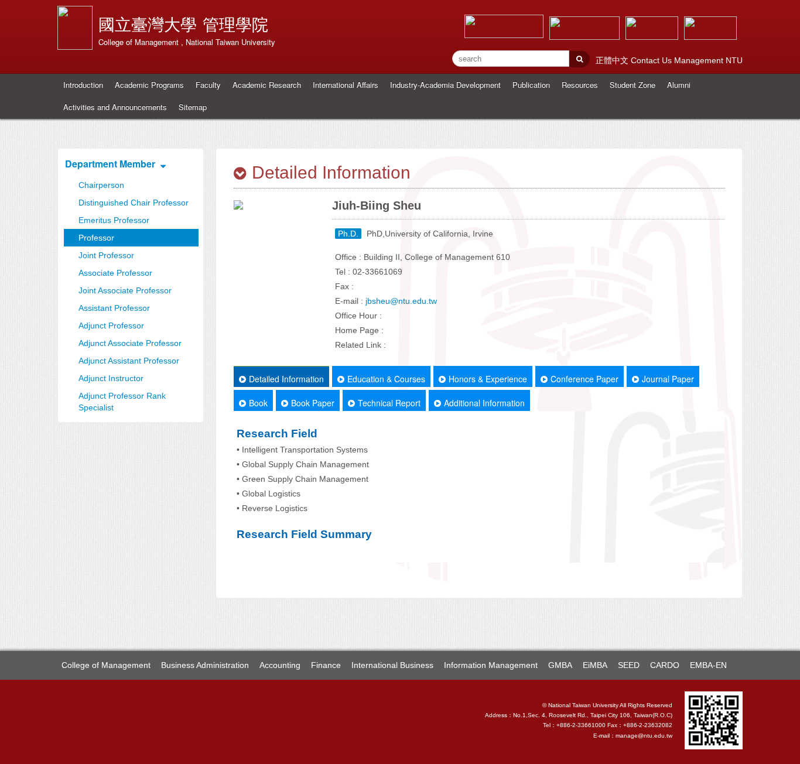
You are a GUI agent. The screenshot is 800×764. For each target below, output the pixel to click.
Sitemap (193, 106)
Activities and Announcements (115, 106)
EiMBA (595, 665)
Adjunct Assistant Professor (128, 360)
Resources (580, 84)
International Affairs (345, 84)
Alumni (678, 84)
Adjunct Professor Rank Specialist (122, 401)
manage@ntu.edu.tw (644, 735)
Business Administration (205, 665)
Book (258, 403)
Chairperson (101, 185)
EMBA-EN (708, 665)
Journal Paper (668, 379)
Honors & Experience (488, 379)
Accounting (279, 665)
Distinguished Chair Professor (133, 202)
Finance (326, 665)
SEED (629, 665)
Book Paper (312, 403)
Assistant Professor (114, 308)
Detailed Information (286, 379)
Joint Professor (106, 255)
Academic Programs (149, 84)
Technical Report (389, 403)
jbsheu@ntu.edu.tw (401, 301)
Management (700, 60)
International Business (392, 665)
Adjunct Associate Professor (130, 343)
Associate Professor (115, 272)
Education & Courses (386, 379)
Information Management (491, 665)
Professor (96, 237)
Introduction (83, 84)
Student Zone (632, 84)
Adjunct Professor (111, 325)
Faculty (208, 84)
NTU (734, 60)
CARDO (664, 665)
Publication (531, 84)
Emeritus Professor (113, 220)
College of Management (106, 665)
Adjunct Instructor (110, 378)
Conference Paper (584, 379)
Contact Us (652, 60)
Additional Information (484, 403)
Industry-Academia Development (445, 84)
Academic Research (267, 84)
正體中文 (613, 60)
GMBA (560, 665)
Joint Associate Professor (125, 290)
